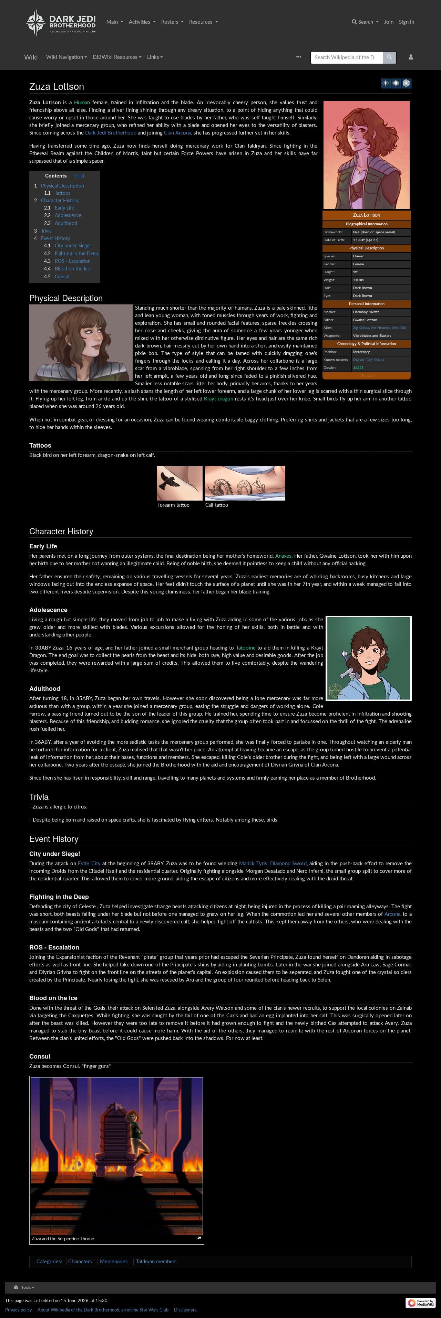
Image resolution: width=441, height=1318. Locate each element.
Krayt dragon (218, 398)
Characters (80, 1261)
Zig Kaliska (361, 328)
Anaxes (283, 556)
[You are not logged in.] (412, 57)
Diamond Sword (288, 863)
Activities (140, 22)
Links (153, 57)
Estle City (89, 863)
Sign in (406, 22)
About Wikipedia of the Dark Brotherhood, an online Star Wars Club (103, 1310)
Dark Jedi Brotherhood (110, 133)
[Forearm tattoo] (180, 483)
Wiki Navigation (64, 57)
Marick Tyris (253, 863)
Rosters (170, 22)
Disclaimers (185, 1310)
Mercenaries (114, 1261)
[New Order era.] (406, 83)
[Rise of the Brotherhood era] (386, 83)
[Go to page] (390, 57)
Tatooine (246, 648)
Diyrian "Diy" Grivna (368, 360)
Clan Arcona (177, 133)
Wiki (31, 57)
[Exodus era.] (396, 83)
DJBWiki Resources (115, 57)
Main (112, 22)
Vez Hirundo (380, 328)
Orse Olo (399, 328)
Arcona (392, 914)
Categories (49, 1261)
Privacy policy (18, 1310)
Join (388, 22)
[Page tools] (300, 57)
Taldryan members (156, 1261)
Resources (201, 22)
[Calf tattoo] (245, 483)
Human (82, 102)
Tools (26, 1287)
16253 (358, 367)
